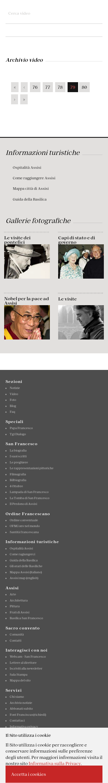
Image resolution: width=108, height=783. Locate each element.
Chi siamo (17, 696)
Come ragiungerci (22, 554)
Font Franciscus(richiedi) (28, 714)
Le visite (67, 298)
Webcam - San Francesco (28, 656)
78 (60, 87)
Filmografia (18, 474)
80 (84, 87)
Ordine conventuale (24, 520)
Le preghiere (19, 462)
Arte (13, 594)
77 (47, 87)
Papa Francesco (21, 428)
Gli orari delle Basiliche (26, 566)
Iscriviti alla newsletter (26, 668)
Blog (13, 406)
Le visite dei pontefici (17, 240)
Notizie (15, 388)
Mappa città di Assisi (31, 188)
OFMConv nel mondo (25, 526)
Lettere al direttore (23, 662)
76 (35, 87)
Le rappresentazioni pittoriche (31, 468)
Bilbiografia (18, 480)
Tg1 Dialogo (18, 434)
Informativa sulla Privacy (55, 763)
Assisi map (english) (24, 578)
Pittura (15, 606)
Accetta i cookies (28, 774)
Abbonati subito (21, 708)
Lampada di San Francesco (29, 492)
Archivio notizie (21, 702)
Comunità (17, 634)
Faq (12, 411)
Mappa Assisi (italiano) (26, 572)
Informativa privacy (24, 726)
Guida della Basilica (30, 199)
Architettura (19, 600)
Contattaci (17, 720)
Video (14, 394)
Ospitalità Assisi (27, 167)
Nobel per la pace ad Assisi (26, 300)
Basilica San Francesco (26, 618)
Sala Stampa (18, 674)
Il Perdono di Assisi (23, 503)
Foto (13, 399)
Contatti (15, 640)
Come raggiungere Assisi (34, 178)
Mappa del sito (20, 680)
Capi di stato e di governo (76, 240)
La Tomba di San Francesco (29, 498)
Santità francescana (24, 532)
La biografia (18, 450)
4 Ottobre (16, 486)
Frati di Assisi (19, 612)
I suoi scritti (18, 456)
